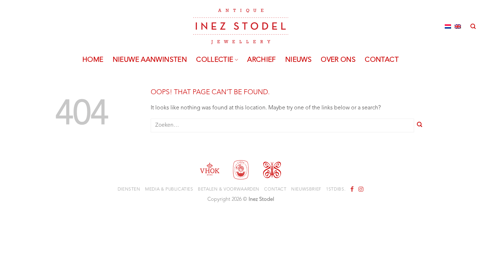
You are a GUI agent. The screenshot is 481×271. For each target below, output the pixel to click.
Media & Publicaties (169, 189)
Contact (382, 60)
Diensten (129, 189)
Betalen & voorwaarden (229, 189)
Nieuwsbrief (306, 189)
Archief (261, 60)
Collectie (214, 60)
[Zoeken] (473, 26)
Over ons (338, 60)
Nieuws (298, 60)
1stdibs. (335, 189)
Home (93, 60)
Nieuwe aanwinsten (150, 60)
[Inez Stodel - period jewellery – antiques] (240, 26)
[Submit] (419, 125)
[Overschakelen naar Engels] (458, 26)
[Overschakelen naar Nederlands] (448, 26)
